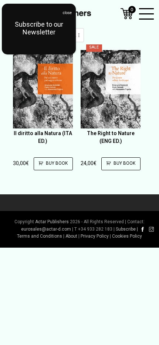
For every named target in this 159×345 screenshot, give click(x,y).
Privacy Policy (95, 236)
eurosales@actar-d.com (46, 229)
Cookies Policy (127, 236)
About (71, 236)
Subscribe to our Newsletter (39, 28)
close (67, 13)
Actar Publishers (52, 221)
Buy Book (57, 163)
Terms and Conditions (39, 236)
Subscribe (126, 229)
